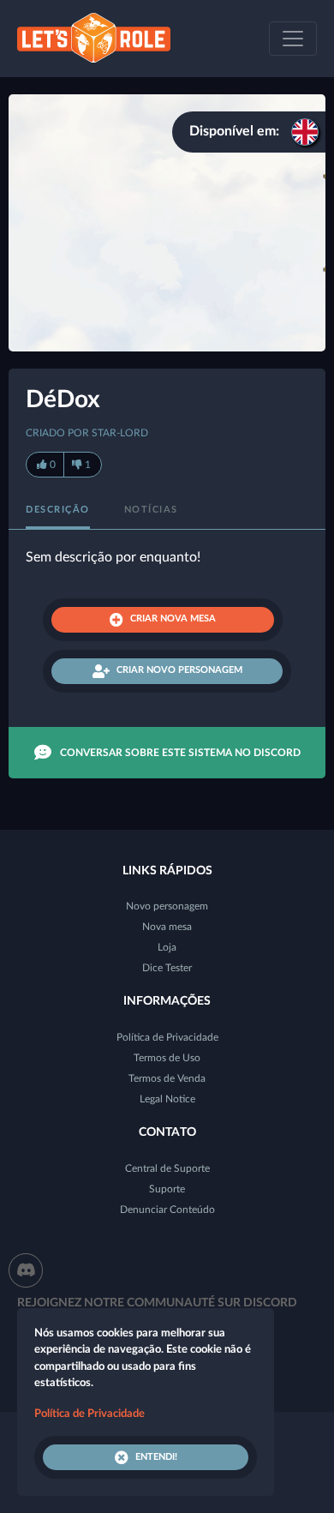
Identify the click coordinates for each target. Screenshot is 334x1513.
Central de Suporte (167, 1168)
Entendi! (156, 1457)
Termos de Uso (167, 1058)
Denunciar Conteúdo (167, 1209)
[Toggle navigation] (293, 38)
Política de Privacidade (167, 1037)
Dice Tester (167, 968)
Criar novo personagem (179, 670)
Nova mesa (167, 927)
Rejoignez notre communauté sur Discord (157, 1303)
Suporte (167, 1189)
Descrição (58, 509)
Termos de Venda (167, 1078)
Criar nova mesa (173, 618)
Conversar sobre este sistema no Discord (180, 752)
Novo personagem (167, 906)
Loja (167, 947)
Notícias (151, 509)
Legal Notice (167, 1099)
